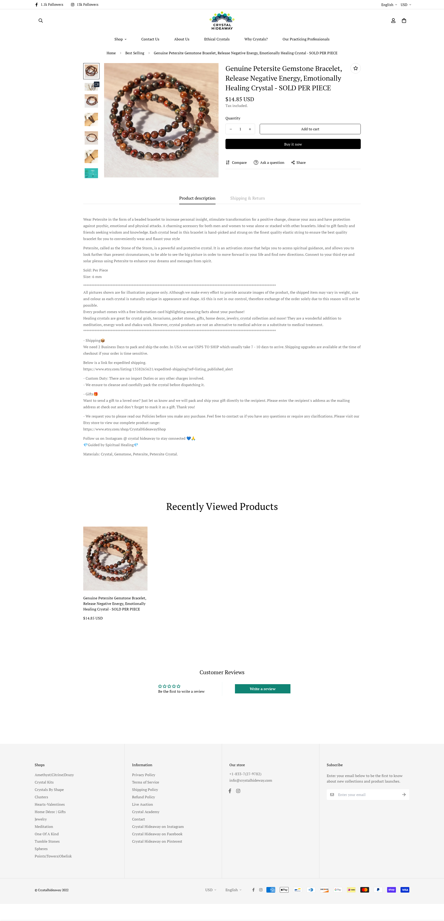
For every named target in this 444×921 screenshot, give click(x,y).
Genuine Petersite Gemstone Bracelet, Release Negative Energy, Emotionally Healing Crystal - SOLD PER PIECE (114, 603)
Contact (138, 819)
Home (111, 53)
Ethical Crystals (217, 39)
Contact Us (150, 39)
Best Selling (134, 53)
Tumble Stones (47, 841)
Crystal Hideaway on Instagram (158, 826)
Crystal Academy (145, 811)
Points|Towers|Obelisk (53, 856)
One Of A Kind (47, 833)
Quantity (232, 118)
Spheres (41, 848)
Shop (118, 39)
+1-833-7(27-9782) (245, 773)
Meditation (44, 826)
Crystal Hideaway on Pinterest (157, 841)
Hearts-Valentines (50, 804)
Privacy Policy (143, 774)
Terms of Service (145, 782)
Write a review (263, 688)
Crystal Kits (44, 782)
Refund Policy (143, 796)
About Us (181, 39)
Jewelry (41, 819)
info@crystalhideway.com (250, 780)
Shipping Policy (145, 789)
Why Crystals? (256, 39)
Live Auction (142, 804)
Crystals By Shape (49, 789)
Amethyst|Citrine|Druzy (54, 774)
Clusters (41, 796)
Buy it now (293, 144)
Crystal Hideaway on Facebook (157, 833)
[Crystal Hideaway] (222, 20)
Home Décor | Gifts (50, 811)
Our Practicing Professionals (306, 39)
